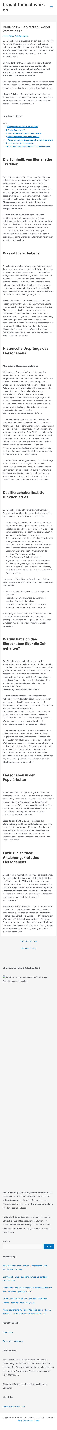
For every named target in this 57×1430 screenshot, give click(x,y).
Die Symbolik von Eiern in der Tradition (22, 127)
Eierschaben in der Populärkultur (21, 143)
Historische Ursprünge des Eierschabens (24, 133)
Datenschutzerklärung (13, 1341)
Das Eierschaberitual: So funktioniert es (23, 137)
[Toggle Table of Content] (5, 123)
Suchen (6, 1241)
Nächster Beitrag (28, 948)
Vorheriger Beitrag (28, 941)
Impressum (8, 1332)
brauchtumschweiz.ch (24, 7)
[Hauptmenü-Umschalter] (51, 7)
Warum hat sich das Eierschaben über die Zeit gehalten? (30, 140)
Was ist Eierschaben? (16, 130)
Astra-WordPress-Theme (28, 1421)
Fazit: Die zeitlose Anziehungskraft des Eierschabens (28, 146)
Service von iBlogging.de (14, 1406)
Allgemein (8, 36)
